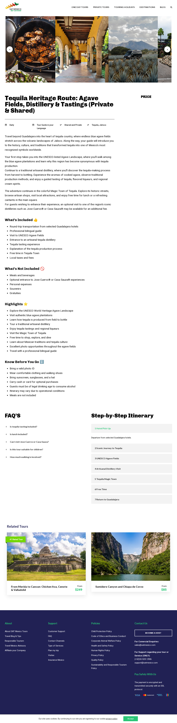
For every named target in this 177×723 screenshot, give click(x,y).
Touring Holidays (124, 7)
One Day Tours (79, 7)
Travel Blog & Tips (13, 636)
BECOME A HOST (153, 633)
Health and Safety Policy (102, 645)
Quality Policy (97, 660)
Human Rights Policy (100, 650)
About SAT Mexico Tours (16, 631)
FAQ (50, 636)
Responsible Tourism (14, 641)
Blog (163, 7)
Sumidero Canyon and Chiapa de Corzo (119, 586)
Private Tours (101, 7)
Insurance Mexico (56, 660)
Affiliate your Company (15, 650)
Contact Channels (56, 641)
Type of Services (55, 645)
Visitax (51, 655)
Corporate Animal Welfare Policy (106, 641)
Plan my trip (53, 650)
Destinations (147, 7)
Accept (130, 719)
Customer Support (56, 631)
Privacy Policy (97, 655)
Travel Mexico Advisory (15, 645)
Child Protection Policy (101, 631)
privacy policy (111, 719)
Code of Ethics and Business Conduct (108, 636)
